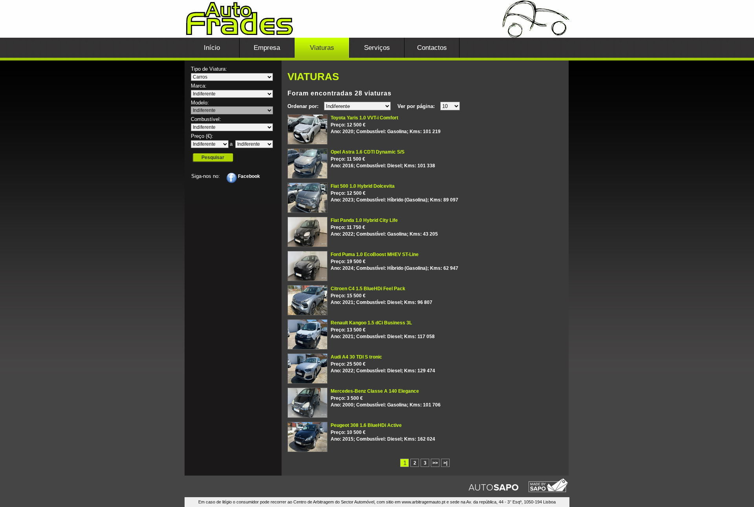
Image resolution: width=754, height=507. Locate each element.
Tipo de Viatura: (209, 69)
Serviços (377, 47)
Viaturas (322, 47)
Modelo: (200, 103)
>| (445, 462)
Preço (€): (202, 136)
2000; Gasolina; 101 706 (386, 397)
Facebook (248, 176)
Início (212, 47)
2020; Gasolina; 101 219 (386, 124)
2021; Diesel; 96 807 (381, 295)
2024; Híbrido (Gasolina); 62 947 (394, 261)
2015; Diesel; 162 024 (383, 432)
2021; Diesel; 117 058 (383, 329)
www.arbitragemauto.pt (423, 502)
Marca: (199, 86)
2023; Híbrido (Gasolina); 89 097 (394, 192)
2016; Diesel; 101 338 (383, 158)
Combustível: (206, 119)
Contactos (432, 47)
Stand (377, 25)
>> (435, 462)
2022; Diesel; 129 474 (383, 363)
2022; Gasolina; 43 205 (384, 227)
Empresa (267, 47)
